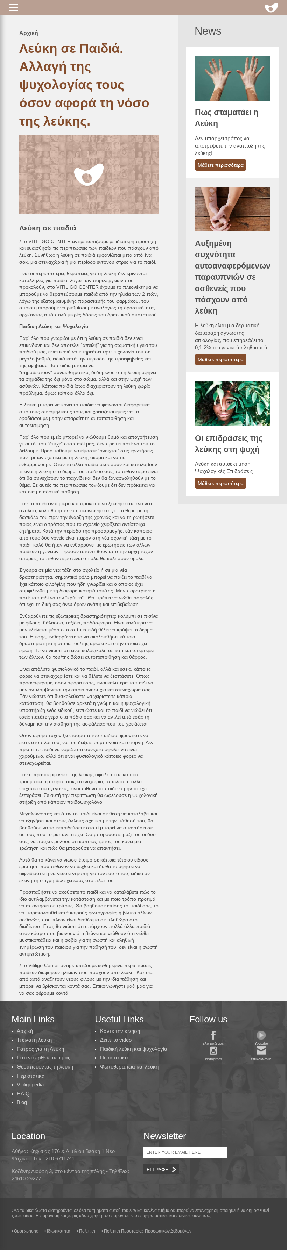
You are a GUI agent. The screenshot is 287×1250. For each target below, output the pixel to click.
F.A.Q (23, 1094)
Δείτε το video (116, 1040)
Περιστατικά (31, 1076)
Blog (22, 1102)
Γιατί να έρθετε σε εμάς (43, 1057)
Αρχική (28, 33)
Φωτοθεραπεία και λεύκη (129, 1067)
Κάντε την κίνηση (120, 1031)
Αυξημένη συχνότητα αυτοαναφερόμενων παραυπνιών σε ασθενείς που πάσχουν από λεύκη (233, 277)
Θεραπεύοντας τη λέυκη (45, 1067)
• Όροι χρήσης (25, 1231)
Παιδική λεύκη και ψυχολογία (133, 1049)
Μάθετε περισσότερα (221, 165)
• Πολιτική (86, 1231)
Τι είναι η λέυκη (34, 1040)
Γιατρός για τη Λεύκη (40, 1049)
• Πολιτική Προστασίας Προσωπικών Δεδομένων (146, 1231)
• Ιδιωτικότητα (57, 1231)
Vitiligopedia (30, 1084)
